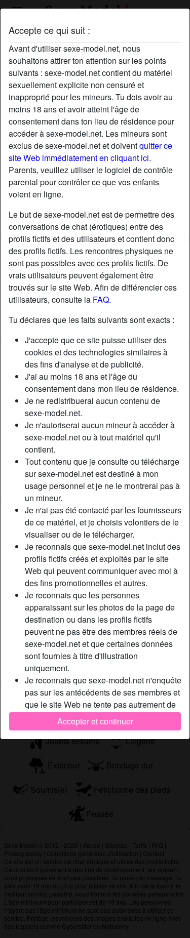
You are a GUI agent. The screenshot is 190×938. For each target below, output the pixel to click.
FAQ (101, 299)
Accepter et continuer (95, 721)
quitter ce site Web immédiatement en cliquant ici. (90, 152)
